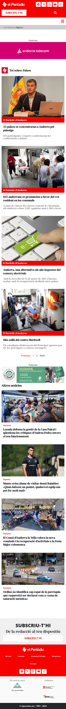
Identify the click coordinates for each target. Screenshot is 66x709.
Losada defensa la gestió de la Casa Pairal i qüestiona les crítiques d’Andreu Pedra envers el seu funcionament (32, 432)
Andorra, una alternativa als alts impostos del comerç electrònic (32, 271)
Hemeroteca (56, 656)
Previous (25, 355)
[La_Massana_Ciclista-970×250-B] (33, 382)
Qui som (8, 656)
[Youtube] (55, 4)
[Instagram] (49, 4)
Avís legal (33, 664)
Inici (5, 27)
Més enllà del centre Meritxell (21, 340)
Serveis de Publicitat (38, 656)
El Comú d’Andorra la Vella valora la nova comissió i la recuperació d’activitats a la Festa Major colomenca (32, 541)
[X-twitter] (43, 4)
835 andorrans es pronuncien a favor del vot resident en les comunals (31, 198)
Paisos (11, 27)
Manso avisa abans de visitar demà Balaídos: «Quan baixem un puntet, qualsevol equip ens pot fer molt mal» (31, 486)
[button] (55, 12)
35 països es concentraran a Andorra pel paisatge (28, 128)
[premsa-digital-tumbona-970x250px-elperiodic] (33, 58)
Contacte (21, 656)
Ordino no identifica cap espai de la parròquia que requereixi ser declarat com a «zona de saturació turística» (31, 595)
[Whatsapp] (60, 4)
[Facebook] (38, 4)
